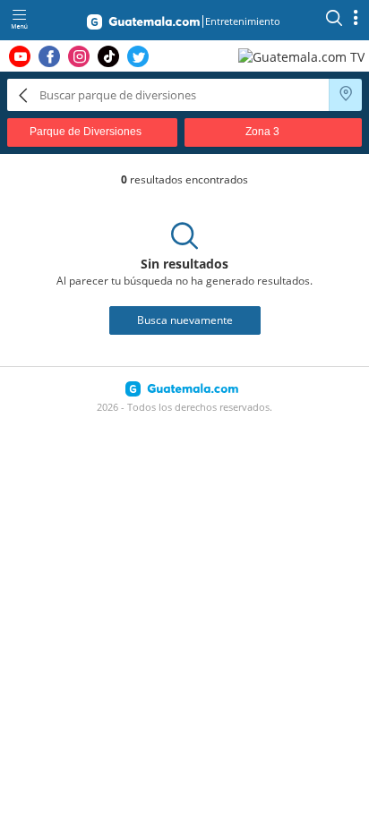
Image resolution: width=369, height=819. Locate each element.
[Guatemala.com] (143, 25)
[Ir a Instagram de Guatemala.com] (79, 56)
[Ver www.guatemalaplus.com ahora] (303, 56)
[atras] (23, 94)
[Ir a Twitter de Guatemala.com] (138, 56)
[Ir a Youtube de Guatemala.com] (19, 56)
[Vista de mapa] (346, 95)
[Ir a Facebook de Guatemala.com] (49, 56)
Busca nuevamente (185, 320)
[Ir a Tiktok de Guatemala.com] (108, 56)
